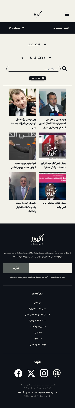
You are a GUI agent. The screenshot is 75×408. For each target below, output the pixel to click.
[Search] (64, 68)
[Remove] (43, 78)
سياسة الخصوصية (37, 320)
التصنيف (33, 44)
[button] (52, 109)
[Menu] (67, 14)
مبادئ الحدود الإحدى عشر (37, 314)
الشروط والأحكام (37, 326)
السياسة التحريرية (37, 308)
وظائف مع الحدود (37, 344)
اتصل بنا (37, 332)
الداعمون (38, 338)
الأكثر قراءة (37, 58)
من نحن (37, 302)
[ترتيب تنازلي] (22, 58)
